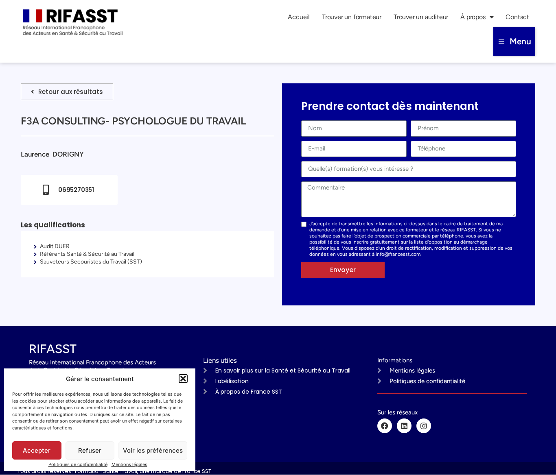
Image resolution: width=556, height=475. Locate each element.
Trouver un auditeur (421, 17)
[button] (183, 379)
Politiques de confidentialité (77, 464)
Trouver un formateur (351, 17)
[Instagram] (423, 425)
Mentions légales (129, 464)
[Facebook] (384, 425)
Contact (517, 17)
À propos (472, 17)
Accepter (36, 450)
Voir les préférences (153, 450)
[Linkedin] (404, 425)
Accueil (299, 17)
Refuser (89, 450)
